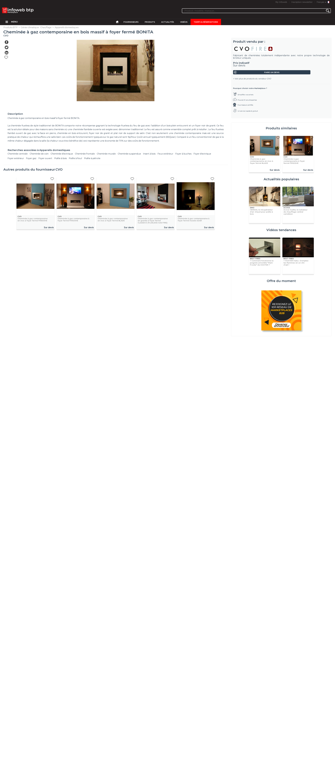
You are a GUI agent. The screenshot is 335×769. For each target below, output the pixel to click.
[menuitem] (6, 22)
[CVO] (281, 49)
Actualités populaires (281, 179)
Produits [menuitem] (150, 22)
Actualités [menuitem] (167, 22)
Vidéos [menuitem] (183, 22)
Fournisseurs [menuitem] (131, 22)
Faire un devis (271, 72)
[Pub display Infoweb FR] (281, 310)
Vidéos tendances (281, 230)
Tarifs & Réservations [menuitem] (206, 22)
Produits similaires (281, 128)
